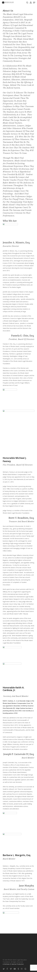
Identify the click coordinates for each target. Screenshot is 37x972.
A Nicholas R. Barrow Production (13, 964)
